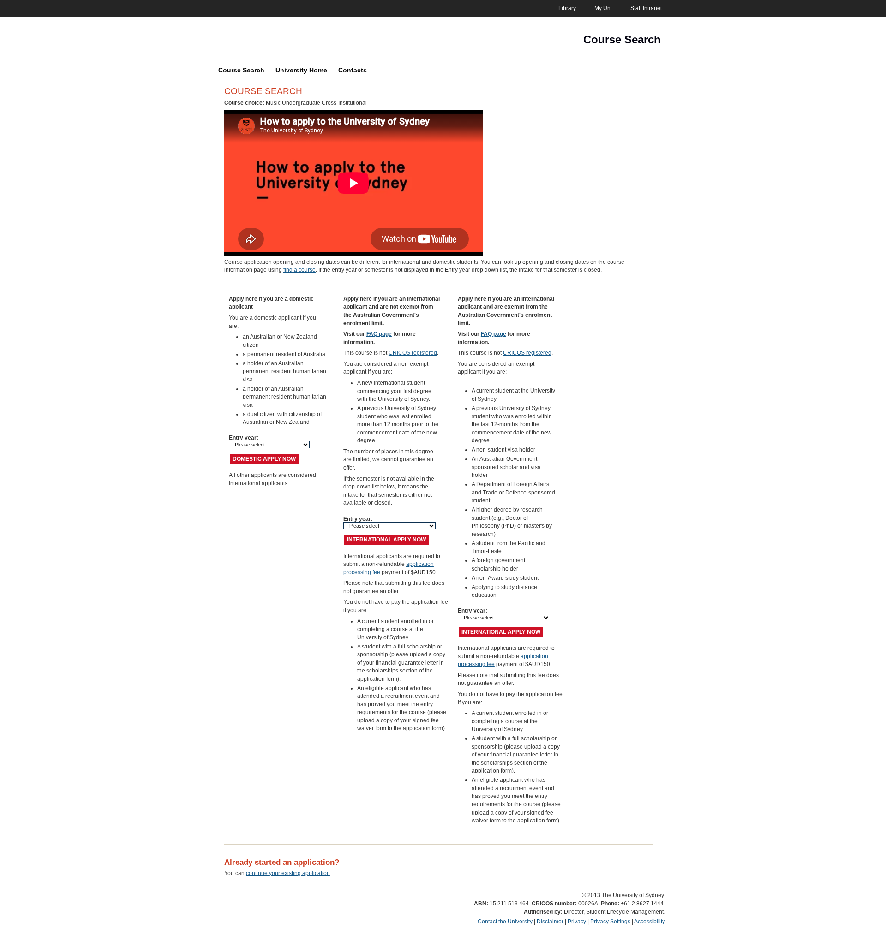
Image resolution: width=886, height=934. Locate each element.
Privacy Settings (610, 921)
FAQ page (379, 334)
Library (567, 8)
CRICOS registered (413, 353)
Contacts (352, 70)
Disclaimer (550, 921)
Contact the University (505, 921)
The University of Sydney (265, 42)
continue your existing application (288, 873)
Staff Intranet (646, 8)
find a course (299, 270)
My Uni (603, 8)
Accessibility (649, 921)
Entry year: (244, 437)
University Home (301, 70)
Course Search (241, 70)
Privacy (577, 921)
